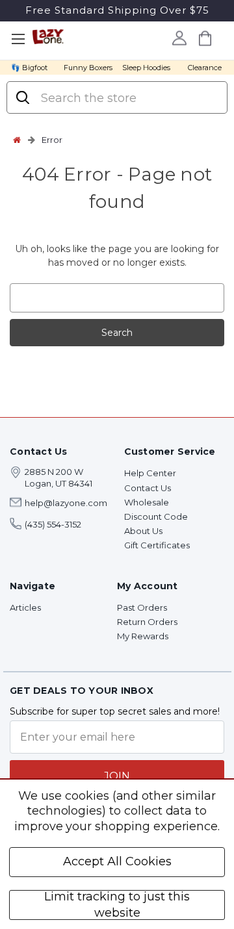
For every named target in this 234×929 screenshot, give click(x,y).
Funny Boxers (88, 67)
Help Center (150, 473)
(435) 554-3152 (53, 524)
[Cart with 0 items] (204, 38)
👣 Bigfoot (29, 67)
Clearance (205, 67)
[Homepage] (17, 139)
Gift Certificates (157, 545)
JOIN (117, 776)
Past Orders (142, 607)
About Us (143, 531)
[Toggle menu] (18, 39)
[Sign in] (179, 37)
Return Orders (147, 622)
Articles (25, 607)
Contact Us (147, 488)
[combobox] (128, 98)
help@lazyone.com (66, 503)
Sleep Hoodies (146, 67)
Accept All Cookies (117, 861)
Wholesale (146, 502)
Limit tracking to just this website (117, 905)
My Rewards (142, 636)
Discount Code (156, 516)
